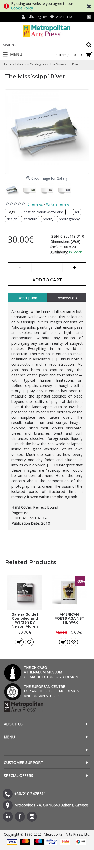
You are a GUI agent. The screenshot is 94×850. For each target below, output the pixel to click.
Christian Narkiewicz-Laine (42, 212)
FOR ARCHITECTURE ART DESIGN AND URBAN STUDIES (51, 691)
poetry (48, 219)
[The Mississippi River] (47, 131)
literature (30, 219)
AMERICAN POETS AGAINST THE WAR (69, 618)
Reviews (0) (66, 297)
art (77, 212)
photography (69, 219)
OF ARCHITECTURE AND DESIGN (51, 672)
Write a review (57, 204)
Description (27, 297)
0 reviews (35, 204)
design (12, 219)
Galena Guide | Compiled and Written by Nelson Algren (24, 620)
